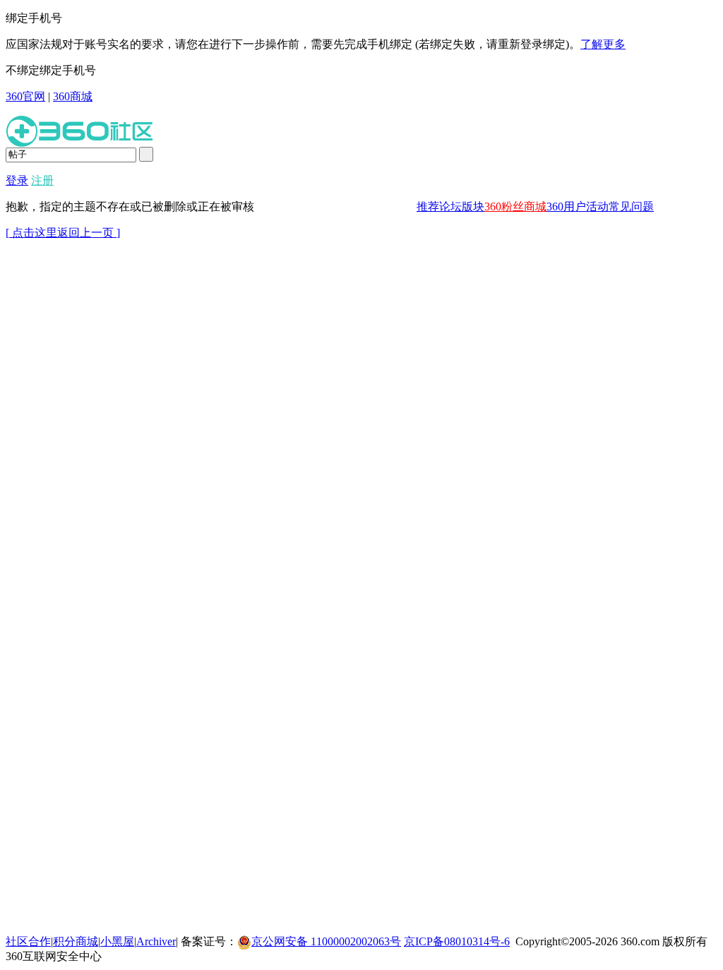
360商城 (72, 96)
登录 (17, 180)
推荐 (428, 206)
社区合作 (28, 941)
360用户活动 (577, 206)
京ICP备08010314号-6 (457, 941)
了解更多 (603, 44)
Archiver (156, 941)
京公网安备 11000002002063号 (326, 941)
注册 (42, 180)
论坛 (450, 206)
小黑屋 (117, 941)
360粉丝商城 (515, 206)
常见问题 (631, 206)
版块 (473, 206)
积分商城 (75, 941)
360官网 (25, 96)
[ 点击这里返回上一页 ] (63, 233)
